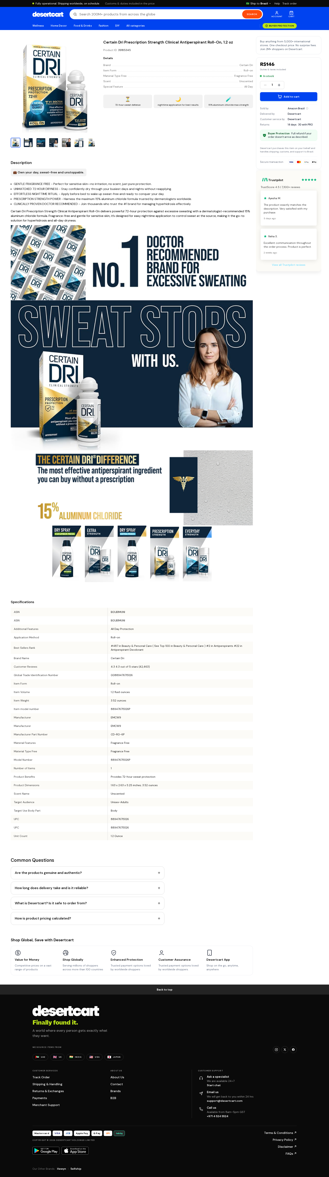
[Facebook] (293, 1049)
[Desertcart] (47, 14)
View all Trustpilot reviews (288, 265)
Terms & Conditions (280, 1133)
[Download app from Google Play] (45, 1150)
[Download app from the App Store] (75, 1150)
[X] (284, 1049)
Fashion (103, 25)
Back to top (164, 989)
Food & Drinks (83, 25)
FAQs (291, 1154)
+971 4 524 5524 (217, 1116)
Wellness (38, 25)
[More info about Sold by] (307, 108)
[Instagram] (276, 1049)
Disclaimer (287, 1147)
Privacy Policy (285, 1140)
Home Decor (59, 25)
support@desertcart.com (225, 1101)
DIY (117, 25)
